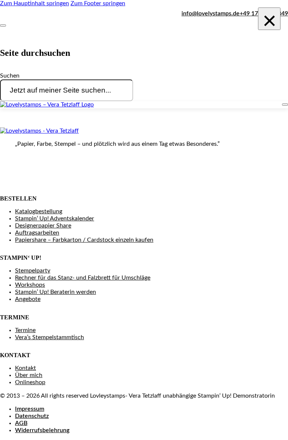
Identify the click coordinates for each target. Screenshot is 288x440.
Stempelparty (32, 271)
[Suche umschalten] (3, 25)
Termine (25, 330)
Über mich (28, 375)
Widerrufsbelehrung (42, 430)
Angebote (27, 299)
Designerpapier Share (43, 226)
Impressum (29, 409)
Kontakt (25, 368)
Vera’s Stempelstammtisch (49, 337)
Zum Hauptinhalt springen (34, 3)
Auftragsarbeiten (37, 233)
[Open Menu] (285, 104)
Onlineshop (30, 382)
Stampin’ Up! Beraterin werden (55, 292)
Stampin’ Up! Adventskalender (54, 218)
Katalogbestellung (38, 211)
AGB (21, 423)
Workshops (30, 285)
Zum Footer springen (97, 3)
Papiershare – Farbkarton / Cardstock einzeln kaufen (84, 240)
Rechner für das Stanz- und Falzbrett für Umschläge (82, 278)
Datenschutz (32, 416)
